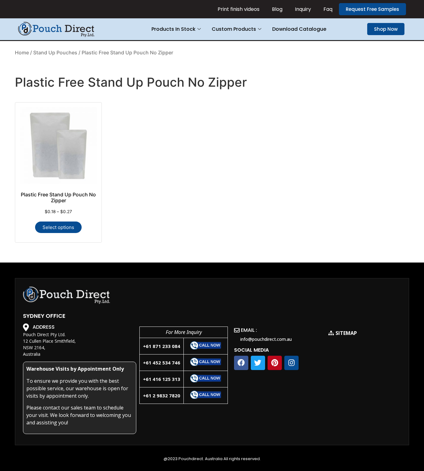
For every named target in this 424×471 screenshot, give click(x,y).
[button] (372, 9)
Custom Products (234, 29)
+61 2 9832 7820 (161, 395)
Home (22, 52)
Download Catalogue (299, 29)
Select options (58, 227)
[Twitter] (258, 363)
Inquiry (303, 9)
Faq (327, 9)
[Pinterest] (275, 363)
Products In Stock (173, 29)
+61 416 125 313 (161, 379)
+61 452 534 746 (161, 362)
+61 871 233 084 (161, 346)
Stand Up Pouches (55, 52)
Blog (277, 9)
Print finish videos (238, 9)
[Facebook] (241, 363)
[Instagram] (291, 363)
